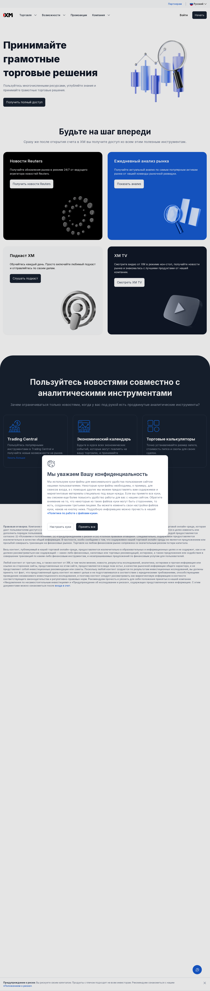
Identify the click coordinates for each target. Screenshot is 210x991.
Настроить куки (60, 526)
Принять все (87, 526)
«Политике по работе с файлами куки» (72, 513)
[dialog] (105, 495)
